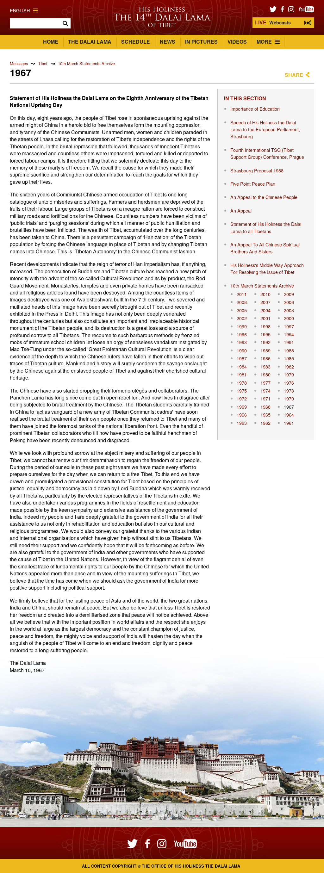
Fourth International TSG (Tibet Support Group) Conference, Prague (267, 153)
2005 (242, 310)
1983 (265, 366)
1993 (242, 342)
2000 (289, 318)
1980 (265, 374)
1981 (242, 374)
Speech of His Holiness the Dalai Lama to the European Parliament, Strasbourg (265, 129)
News (167, 41)
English (20, 10)
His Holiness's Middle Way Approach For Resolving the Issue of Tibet (267, 268)
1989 (265, 350)
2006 (289, 302)
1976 (289, 382)
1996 (242, 334)
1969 (242, 406)
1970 (289, 398)
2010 (265, 294)
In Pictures (201, 41)
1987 (242, 358)
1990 (242, 350)
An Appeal (241, 210)
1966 (242, 414)
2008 (242, 302)
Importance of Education (255, 108)
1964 (289, 414)
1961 (289, 422)
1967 (289, 406)
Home (50, 41)
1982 (289, 366)
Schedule (135, 41)
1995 (265, 334)
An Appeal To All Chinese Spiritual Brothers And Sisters (265, 248)
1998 (265, 326)
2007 (265, 302)
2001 (265, 318)
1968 (265, 406)
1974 (265, 390)
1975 (242, 390)
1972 (242, 398)
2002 (242, 318)
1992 (265, 342)
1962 (265, 422)
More (264, 41)
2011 (242, 294)
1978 (242, 382)
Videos (237, 41)
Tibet (42, 63)
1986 (265, 358)
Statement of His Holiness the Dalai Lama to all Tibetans (265, 227)
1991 (289, 342)
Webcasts (273, 22)
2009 (289, 294)
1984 (242, 366)
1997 (289, 326)
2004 (265, 310)
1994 (289, 334)
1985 (289, 358)
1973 (289, 390)
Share (294, 74)
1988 (289, 350)
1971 (265, 398)
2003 (289, 310)
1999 (242, 326)
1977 (265, 382)
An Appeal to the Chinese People (263, 197)
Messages (19, 63)
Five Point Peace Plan (252, 183)
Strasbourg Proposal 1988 (257, 170)
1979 (289, 374)
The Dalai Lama (89, 41)
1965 (265, 414)
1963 (242, 422)
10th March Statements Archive (86, 63)
